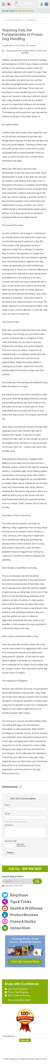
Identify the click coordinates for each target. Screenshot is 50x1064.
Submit (10, 852)
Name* (8, 805)
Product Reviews (24, 914)
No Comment (31, 45)
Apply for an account (25, 11)
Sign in (12, 11)
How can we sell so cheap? (19, 1000)
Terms (37, 1059)
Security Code (11, 841)
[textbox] (25, 20)
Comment (9, 825)
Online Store (20, 928)
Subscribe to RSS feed (13, 886)
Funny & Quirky (23, 921)
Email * (8, 814)
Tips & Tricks (20, 901)
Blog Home (19, 895)
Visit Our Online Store (25, 961)
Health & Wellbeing (26, 908)
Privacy (44, 1059)
